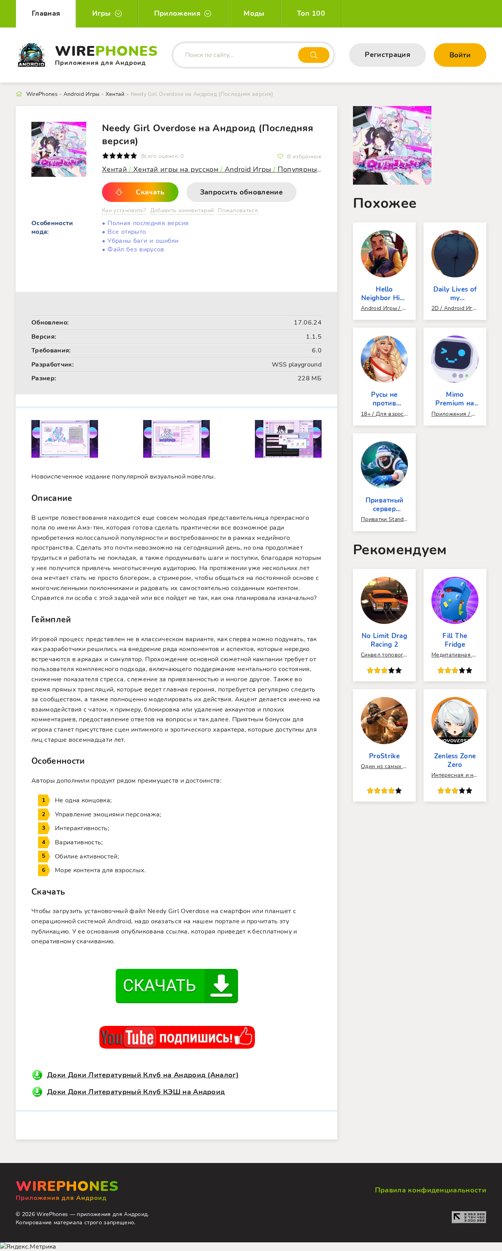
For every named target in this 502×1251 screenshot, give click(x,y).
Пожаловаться (238, 210)
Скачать (150, 192)
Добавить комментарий (182, 210)
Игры (101, 13)
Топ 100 (311, 13)
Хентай (115, 169)
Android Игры (248, 169)
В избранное (304, 156)
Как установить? (124, 210)
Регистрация (387, 54)
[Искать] (313, 55)
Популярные (301, 169)
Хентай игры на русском (176, 169)
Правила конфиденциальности (430, 1190)
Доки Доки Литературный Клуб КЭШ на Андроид (136, 1092)
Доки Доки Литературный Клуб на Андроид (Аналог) (142, 1075)
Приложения (177, 13)
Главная (46, 13)
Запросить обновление (241, 192)
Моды (254, 13)
